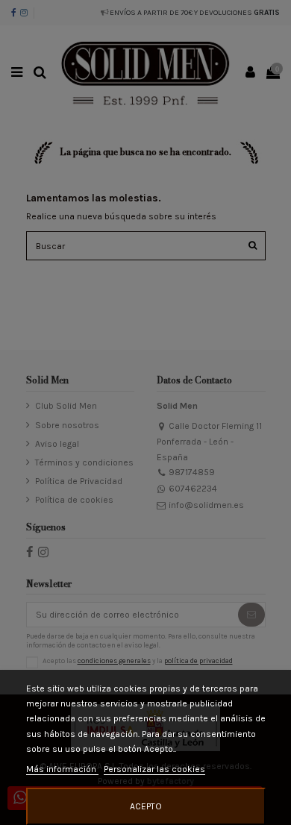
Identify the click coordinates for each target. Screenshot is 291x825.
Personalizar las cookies (154, 769)
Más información (62, 769)
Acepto (146, 806)
